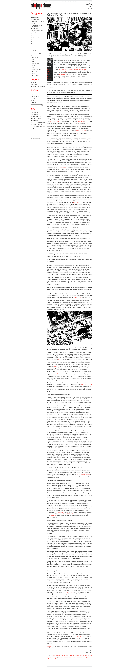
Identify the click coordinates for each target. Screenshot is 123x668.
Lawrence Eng (77, 297)
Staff (90, 6)
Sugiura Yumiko (60, 373)
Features (33, 36)
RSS (32, 94)
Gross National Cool (78, 655)
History (33, 42)
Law (32, 52)
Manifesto (89, 4)
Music (32, 61)
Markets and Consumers (34, 56)
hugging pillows (63, 167)
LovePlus (53, 515)
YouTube (33, 102)
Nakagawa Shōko (81, 130)
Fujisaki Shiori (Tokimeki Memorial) (73, 514)
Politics (33, 67)
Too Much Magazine (38, 127)
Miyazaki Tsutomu (55, 121)
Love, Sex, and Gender (38, 54)
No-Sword (34, 121)
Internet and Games (37, 46)
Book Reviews (35, 19)
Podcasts (33, 82)
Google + (34, 100)
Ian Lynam (34, 115)
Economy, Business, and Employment (37, 31)
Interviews (34, 48)
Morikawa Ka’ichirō (86, 384)
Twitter (33, 98)
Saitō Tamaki (78, 636)
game (61, 512)
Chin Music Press (49, 71)
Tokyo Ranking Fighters (83, 474)
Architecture (35, 17)
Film (32, 40)
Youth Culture (35, 75)
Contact (89, 8)
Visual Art (34, 73)
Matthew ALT (88, 650)
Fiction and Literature (37, 38)
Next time (49, 646)
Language (34, 50)
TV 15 (32, 129)
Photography (35, 63)
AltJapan (34, 113)
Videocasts (34, 84)
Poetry (33, 65)
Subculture (34, 71)
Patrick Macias (36, 125)
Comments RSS (35, 96)
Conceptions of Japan (37, 21)
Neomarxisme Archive (38, 86)
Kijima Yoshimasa (68, 469)
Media (33, 59)
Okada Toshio (77, 202)
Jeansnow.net (36, 117)
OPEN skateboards (38, 123)
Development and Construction (36, 25)
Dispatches (34, 28)
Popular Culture (36, 69)
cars (61, 605)
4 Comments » (62, 658)
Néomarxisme (36, 119)
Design (33, 23)
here (59, 359)
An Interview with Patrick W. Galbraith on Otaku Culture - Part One (69, 14)
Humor (33, 44)
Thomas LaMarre (69, 592)
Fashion (33, 34)
